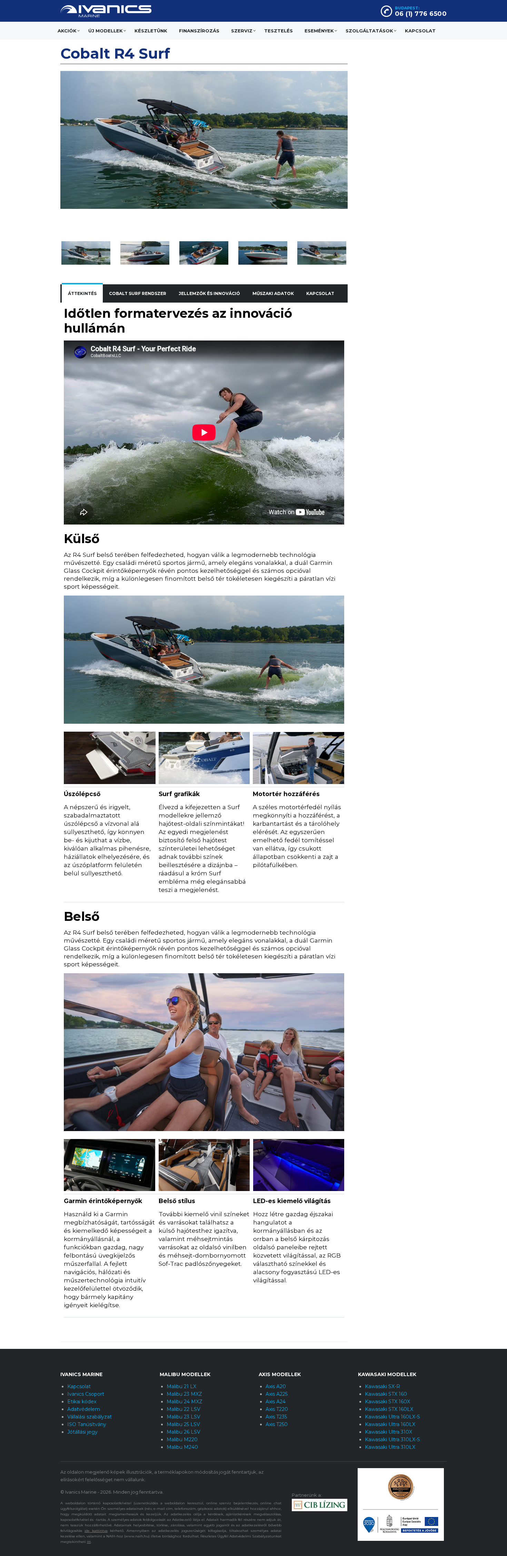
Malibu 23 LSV (183, 1417)
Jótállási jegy (82, 1432)
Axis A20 (276, 1386)
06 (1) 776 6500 (421, 14)
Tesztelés (278, 30)
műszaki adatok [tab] (273, 293)
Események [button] (319, 30)
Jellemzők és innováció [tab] (209, 293)
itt (89, 1541)
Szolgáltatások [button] (369, 30)
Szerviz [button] (241, 30)
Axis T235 (276, 1417)
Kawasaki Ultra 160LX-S (392, 1417)
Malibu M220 (182, 1439)
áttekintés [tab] (82, 293)
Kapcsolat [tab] (320, 293)
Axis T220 (277, 1409)
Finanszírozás (199, 30)
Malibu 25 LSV (183, 1424)
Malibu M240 (182, 1447)
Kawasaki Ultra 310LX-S (392, 1439)
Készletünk (151, 30)
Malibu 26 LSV (183, 1432)
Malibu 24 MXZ (184, 1402)
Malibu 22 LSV (183, 1409)
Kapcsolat (420, 30)
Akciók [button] (67, 30)
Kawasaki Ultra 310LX (390, 1447)
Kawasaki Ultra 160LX (390, 1424)
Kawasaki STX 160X (387, 1402)
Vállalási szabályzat (89, 1417)
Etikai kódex (81, 1402)
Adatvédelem (83, 1409)
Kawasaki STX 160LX (389, 1409)
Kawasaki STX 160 (386, 1394)
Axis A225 (277, 1394)
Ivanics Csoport (85, 1394)
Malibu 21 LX (181, 1386)
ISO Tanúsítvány (86, 1424)
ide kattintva (96, 1530)
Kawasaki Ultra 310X (388, 1432)
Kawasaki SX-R (382, 1386)
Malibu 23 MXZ (184, 1394)
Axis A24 (276, 1402)
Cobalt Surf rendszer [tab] (137, 293)
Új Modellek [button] (105, 30)
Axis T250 (277, 1424)
